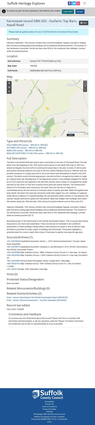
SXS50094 (15, 255)
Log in (49, 422)
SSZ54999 (15, 261)
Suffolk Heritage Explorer (26, 3)
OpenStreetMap (74, 132)
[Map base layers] (9, 87)
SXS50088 (15, 252)
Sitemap (49, 412)
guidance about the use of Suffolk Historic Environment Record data (50, 32)
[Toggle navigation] (84, 3)
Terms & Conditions (49, 407)
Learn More (68, 11)
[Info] (9, 91)
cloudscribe (63, 419)
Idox (54, 417)
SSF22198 (15, 269)
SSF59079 (15, 247)
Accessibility (49, 402)
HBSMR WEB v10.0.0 (49, 419)
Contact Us (49, 404)
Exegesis (46, 417)
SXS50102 (15, 263)
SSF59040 (15, 241)
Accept (80, 11)
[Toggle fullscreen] (85, 82)
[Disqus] (47, 358)
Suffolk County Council (56, 414)
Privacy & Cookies (49, 409)
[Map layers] (9, 83)
